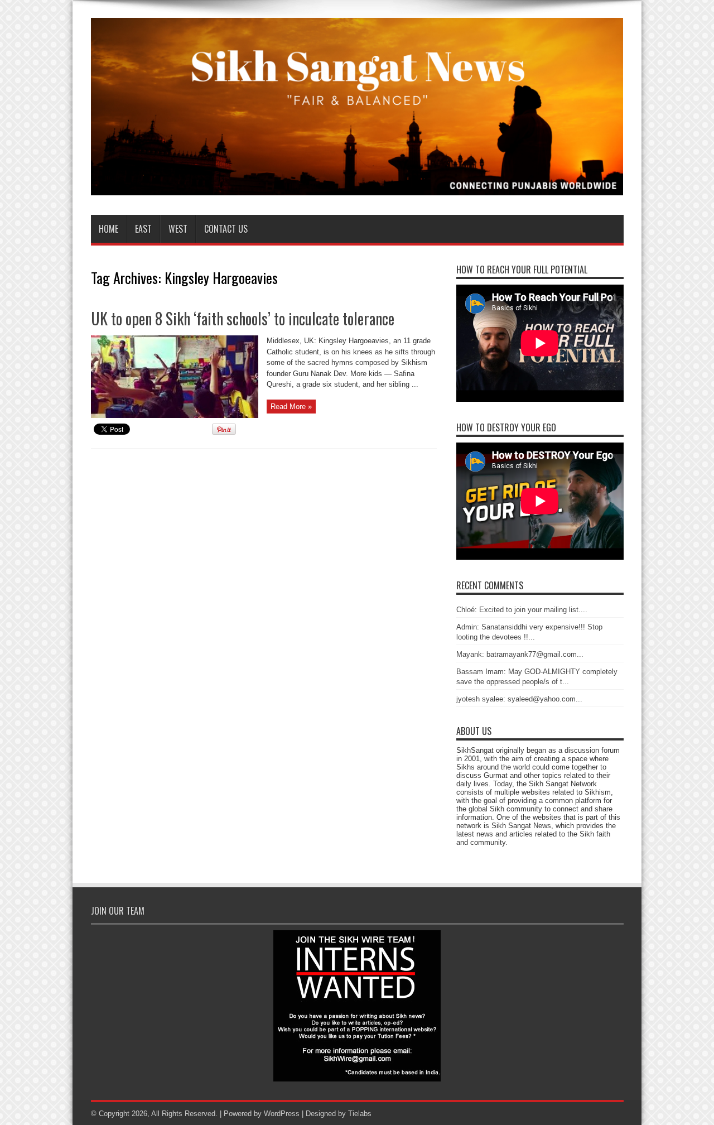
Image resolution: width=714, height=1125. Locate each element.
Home (108, 228)
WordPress (282, 1113)
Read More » (291, 406)
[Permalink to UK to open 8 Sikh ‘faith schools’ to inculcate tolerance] (174, 415)
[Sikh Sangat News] (357, 187)
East (143, 228)
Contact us (226, 228)
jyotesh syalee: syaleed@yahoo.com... (519, 699)
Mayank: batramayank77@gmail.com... (519, 654)
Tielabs (360, 1113)
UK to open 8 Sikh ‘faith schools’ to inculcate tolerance (242, 318)
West (177, 228)
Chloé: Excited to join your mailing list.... (521, 609)
